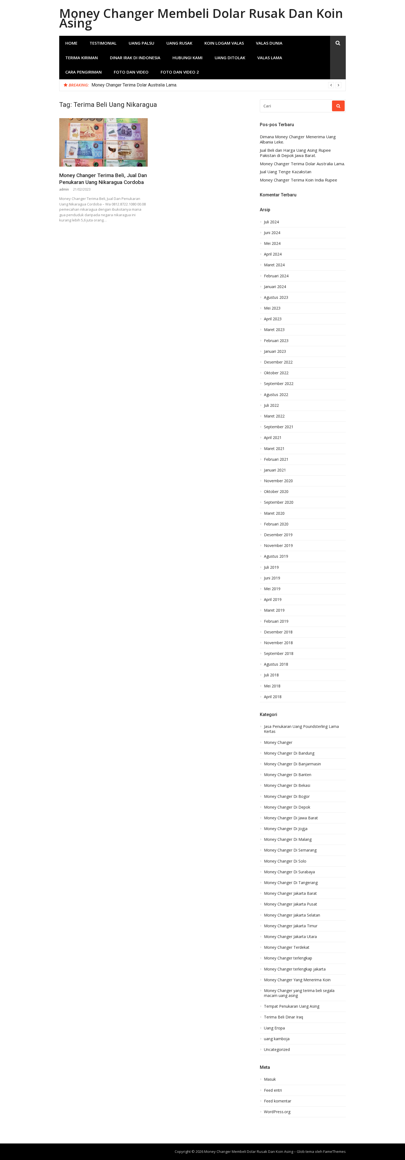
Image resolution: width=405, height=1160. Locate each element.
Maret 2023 (274, 329)
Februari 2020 (276, 524)
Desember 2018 (278, 632)
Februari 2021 (276, 459)
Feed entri (273, 1090)
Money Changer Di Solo (285, 861)
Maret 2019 (274, 610)
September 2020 (278, 502)
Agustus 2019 (276, 556)
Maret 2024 (274, 264)
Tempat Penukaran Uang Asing (291, 1006)
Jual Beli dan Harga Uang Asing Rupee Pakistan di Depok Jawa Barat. (295, 153)
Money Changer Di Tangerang (291, 882)
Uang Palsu (141, 43)
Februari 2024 (276, 275)
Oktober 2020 (276, 491)
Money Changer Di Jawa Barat (291, 817)
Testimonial (103, 43)
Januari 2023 (275, 351)
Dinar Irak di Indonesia (135, 57)
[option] (216, 85)
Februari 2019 (276, 621)
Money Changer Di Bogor (287, 796)
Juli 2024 (271, 221)
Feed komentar (277, 1101)
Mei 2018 (272, 686)
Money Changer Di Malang (288, 839)
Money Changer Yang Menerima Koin (297, 979)
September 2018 (278, 653)
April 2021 (273, 437)
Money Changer (278, 742)
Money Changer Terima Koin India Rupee (298, 180)
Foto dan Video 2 (180, 72)
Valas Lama (269, 57)
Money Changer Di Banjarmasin (292, 763)
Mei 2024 (272, 243)
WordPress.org (277, 1111)
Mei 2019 (272, 588)
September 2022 (278, 383)
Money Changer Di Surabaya (289, 871)
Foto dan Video (131, 72)
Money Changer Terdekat (286, 947)
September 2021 (278, 426)
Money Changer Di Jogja (285, 828)
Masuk (270, 1079)
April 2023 (273, 318)
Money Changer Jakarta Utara (290, 936)
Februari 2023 (276, 340)
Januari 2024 (275, 286)
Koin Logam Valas (224, 43)
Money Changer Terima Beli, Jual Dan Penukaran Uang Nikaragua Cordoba (103, 178)
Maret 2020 (274, 513)
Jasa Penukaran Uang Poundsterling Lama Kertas (301, 729)
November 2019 (278, 545)
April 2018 (273, 696)
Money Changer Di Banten (287, 774)
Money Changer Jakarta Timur (290, 925)
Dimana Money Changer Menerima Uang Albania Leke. (298, 139)
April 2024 (273, 254)
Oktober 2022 (276, 372)
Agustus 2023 (276, 297)
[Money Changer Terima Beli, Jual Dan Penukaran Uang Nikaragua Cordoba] (103, 142)
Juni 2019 (272, 578)
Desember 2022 (278, 362)
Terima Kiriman (81, 57)
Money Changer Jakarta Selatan (292, 915)
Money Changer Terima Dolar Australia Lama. (134, 85)
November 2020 (278, 480)
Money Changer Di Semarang (290, 850)
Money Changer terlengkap (288, 958)
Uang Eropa (274, 1028)
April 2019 (273, 599)
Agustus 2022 (276, 394)
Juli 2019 (271, 567)
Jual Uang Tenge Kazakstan (285, 171)
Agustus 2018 (276, 664)
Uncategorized (277, 1049)
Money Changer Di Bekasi (287, 785)
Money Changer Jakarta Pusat (290, 904)
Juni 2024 (272, 232)
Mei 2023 (272, 308)
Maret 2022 (274, 416)
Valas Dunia (269, 43)
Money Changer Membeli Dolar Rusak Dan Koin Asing (201, 18)
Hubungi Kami (187, 57)
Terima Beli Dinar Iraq (283, 1017)
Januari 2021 (275, 470)
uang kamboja (277, 1038)
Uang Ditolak (230, 57)
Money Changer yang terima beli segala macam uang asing (299, 993)
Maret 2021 (274, 448)
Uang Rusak (179, 43)
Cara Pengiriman (83, 72)
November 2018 (278, 642)
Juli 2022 (271, 405)
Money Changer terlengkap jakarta (295, 969)
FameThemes (334, 1151)
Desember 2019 (278, 534)
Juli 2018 (271, 675)
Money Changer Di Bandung (289, 753)
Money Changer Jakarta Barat (290, 893)
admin (64, 189)
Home (71, 43)
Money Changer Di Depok (287, 807)
